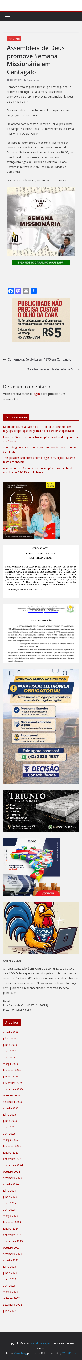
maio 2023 (9, 1279)
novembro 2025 (13, 1089)
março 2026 (10, 1064)
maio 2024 (9, 1203)
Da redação (33, 80)
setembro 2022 (12, 1304)
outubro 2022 (11, 1298)
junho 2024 (10, 1197)
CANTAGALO (14, 39)
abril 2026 (9, 1057)
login (36, 394)
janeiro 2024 (10, 1228)
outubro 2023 (11, 1247)
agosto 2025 (11, 1108)
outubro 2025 (11, 1095)
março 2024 (10, 1216)
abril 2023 (9, 1285)
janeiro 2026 (10, 1076)
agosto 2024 (11, 1184)
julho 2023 (9, 1266)
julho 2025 (9, 1114)
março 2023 (10, 1292)
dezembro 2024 (13, 1159)
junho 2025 (10, 1121)
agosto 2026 (11, 1032)
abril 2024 (9, 1209)
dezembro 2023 (13, 1235)
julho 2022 (9, 1311)
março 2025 (10, 1140)
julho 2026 (9, 1038)
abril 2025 (9, 1133)
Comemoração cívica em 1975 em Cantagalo (39, 359)
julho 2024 (9, 1190)
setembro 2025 (12, 1102)
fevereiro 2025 (12, 1146)
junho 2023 (10, 1273)
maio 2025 (9, 1127)
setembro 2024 (12, 1178)
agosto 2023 (11, 1260)
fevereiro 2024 (12, 1222)
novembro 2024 (13, 1165)
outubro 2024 (11, 1171)
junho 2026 (10, 1045)
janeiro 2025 (10, 1152)
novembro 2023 (13, 1241)
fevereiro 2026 (12, 1070)
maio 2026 (9, 1051)
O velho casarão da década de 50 (50, 369)
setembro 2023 (12, 1254)
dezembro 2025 (13, 1083)
